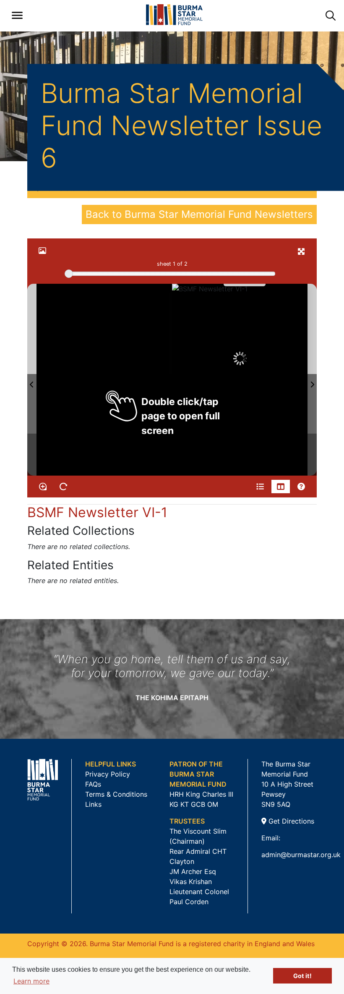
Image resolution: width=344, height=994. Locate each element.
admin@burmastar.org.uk (301, 854)
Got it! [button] (302, 975)
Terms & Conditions (116, 794)
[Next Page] (312, 380)
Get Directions (290, 821)
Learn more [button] (31, 981)
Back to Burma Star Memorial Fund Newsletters (199, 214)
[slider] (69, 273)
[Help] (301, 486)
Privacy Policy (107, 774)
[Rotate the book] (63, 486)
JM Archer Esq (192, 871)
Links (93, 804)
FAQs (93, 784)
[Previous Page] (31, 380)
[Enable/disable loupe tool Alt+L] (43, 486)
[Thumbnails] (280, 486)
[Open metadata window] (260, 486)
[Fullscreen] (301, 251)
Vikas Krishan (190, 881)
